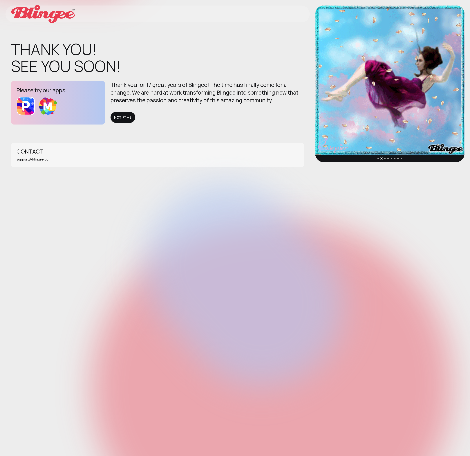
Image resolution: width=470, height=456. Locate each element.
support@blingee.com (34, 159)
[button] (378, 158)
